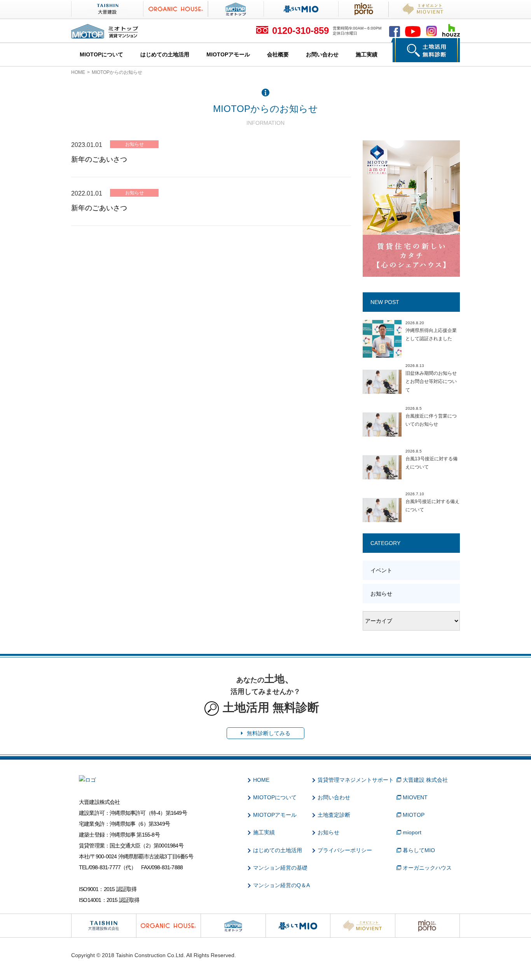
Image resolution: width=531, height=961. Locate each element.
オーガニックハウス (427, 868)
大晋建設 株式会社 (425, 780)
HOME (78, 72)
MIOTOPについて (101, 54)
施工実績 (366, 54)
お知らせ (134, 144)
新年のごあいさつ (99, 159)
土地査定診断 (334, 815)
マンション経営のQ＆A (281, 885)
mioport (412, 832)
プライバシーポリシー (345, 850)
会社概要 (278, 54)
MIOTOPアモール (228, 54)
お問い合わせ (322, 54)
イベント (381, 570)
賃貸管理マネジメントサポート (356, 780)
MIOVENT (415, 797)
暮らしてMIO (419, 850)
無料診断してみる (268, 733)
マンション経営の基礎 (280, 868)
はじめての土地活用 (164, 54)
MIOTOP (413, 815)
